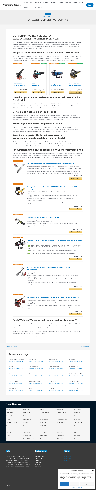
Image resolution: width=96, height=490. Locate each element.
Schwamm (77, 435)
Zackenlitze (60, 432)
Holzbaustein (26, 432)
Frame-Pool (73, 359)
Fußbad (8, 435)
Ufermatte (32, 374)
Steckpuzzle (43, 432)
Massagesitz (9, 429)
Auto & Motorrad (27, 2)
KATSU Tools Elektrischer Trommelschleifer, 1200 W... (38, 84)
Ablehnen (74, 484)
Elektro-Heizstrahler (76, 374)
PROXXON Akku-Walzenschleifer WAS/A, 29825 (43, 217)
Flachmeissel (33, 367)
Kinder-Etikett (26, 409)
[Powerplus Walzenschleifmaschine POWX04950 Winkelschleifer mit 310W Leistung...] (20, 191)
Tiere (34, 7)
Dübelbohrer (13, 388)
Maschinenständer (15, 374)
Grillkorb (52, 388)
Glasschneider (78, 429)
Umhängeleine (10, 416)
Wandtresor (60, 409)
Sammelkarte (78, 422)
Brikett (11, 367)
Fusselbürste (60, 435)
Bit (41, 429)
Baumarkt (45, 2)
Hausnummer (74, 381)
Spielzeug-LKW (10, 432)
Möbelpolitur (73, 367)
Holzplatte (52, 381)
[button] (93, 470)
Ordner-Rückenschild (28, 439)
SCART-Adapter (44, 425)
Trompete (43, 422)
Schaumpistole (61, 422)
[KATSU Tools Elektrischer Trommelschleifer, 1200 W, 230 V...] (38, 74)
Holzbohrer (53, 374)
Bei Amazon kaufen (21, 92)
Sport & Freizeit (27, 7)
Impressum (80, 487)
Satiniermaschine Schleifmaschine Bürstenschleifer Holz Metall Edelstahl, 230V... (54, 297)
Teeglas (42, 409)
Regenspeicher (10, 425)
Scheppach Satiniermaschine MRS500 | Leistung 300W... (56, 84)
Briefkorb (76, 439)
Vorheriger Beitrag (11, 346)
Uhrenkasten (43, 416)
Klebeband (26, 425)
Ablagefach (43, 439)
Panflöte (8, 419)
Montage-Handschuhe (16, 359)
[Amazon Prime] (80, 88)
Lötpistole (32, 359)
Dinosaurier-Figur (61, 429)
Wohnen (40, 7)
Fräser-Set (60, 439)
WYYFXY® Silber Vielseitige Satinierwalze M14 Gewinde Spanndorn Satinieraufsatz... (49, 268)
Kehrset (76, 425)
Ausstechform (9, 412)
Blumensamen (27, 435)
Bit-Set (31, 388)
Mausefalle (77, 432)
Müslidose (25, 422)
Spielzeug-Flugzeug (11, 422)
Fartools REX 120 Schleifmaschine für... (75, 84)
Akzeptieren (64, 484)
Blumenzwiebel (44, 412)
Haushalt (81, 2)
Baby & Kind (37, 2)
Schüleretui (77, 412)
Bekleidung (53, 2)
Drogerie (61, 2)
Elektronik (68, 2)
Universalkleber (27, 419)
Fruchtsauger (78, 419)
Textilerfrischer (27, 416)
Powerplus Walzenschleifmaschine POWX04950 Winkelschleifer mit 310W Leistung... (52, 188)
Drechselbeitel (44, 419)
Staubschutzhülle (62, 412)
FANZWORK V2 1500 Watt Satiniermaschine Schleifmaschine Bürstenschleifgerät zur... (54, 241)
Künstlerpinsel (44, 435)
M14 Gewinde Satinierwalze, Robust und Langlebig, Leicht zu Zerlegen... (51, 163)
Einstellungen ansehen (87, 484)
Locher (59, 416)
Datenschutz (74, 487)
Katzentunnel (61, 425)
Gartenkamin (73, 388)
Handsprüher (9, 409)
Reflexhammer (54, 367)
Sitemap (66, 460)
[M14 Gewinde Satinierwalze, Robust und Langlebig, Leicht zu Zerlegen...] (20, 168)
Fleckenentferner (10, 439)
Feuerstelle (53, 359)
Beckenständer (78, 416)
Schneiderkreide (34, 381)
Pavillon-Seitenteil (15, 381)
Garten (75, 2)
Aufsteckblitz (26, 412)
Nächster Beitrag (85, 346)
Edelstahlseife (78, 409)
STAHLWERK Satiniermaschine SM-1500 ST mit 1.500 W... (20, 84)
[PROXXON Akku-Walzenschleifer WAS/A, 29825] (20, 221)
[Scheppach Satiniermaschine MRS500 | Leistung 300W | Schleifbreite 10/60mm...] (57, 74)
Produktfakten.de (11, 5)
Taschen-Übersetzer (28, 429)
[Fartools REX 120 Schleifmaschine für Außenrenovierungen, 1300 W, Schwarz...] (75, 74)
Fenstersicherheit (62, 419)
